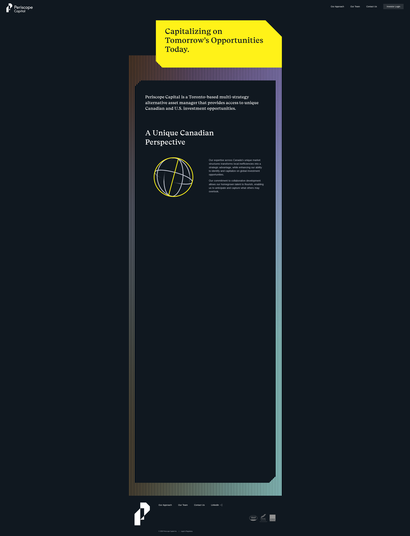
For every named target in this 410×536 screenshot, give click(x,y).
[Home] (19, 8)
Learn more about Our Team (225, 443)
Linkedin (215, 505)
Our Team (355, 6)
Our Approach (337, 6)
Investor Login (393, 6)
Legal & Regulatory (187, 531)
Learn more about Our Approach (227, 360)
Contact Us (371, 6)
